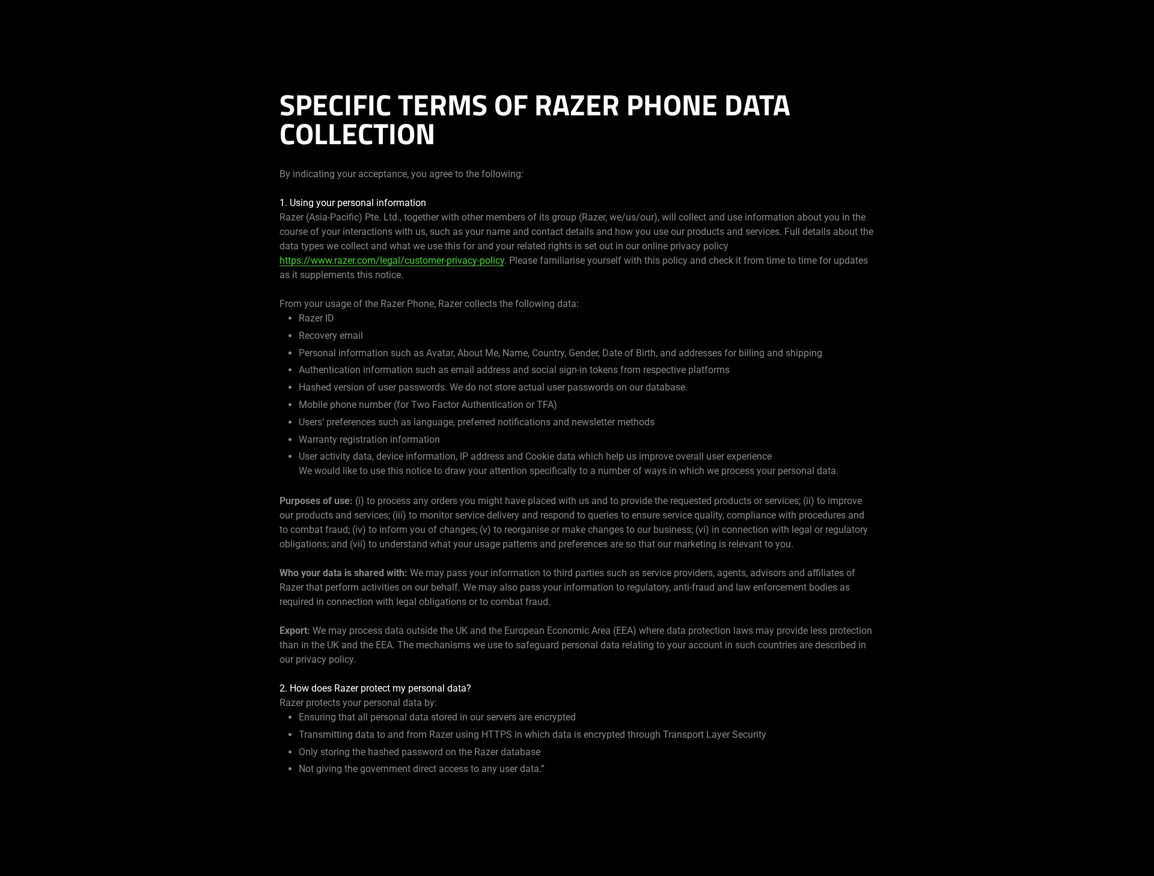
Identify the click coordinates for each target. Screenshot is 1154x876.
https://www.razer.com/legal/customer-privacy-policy (391, 260)
